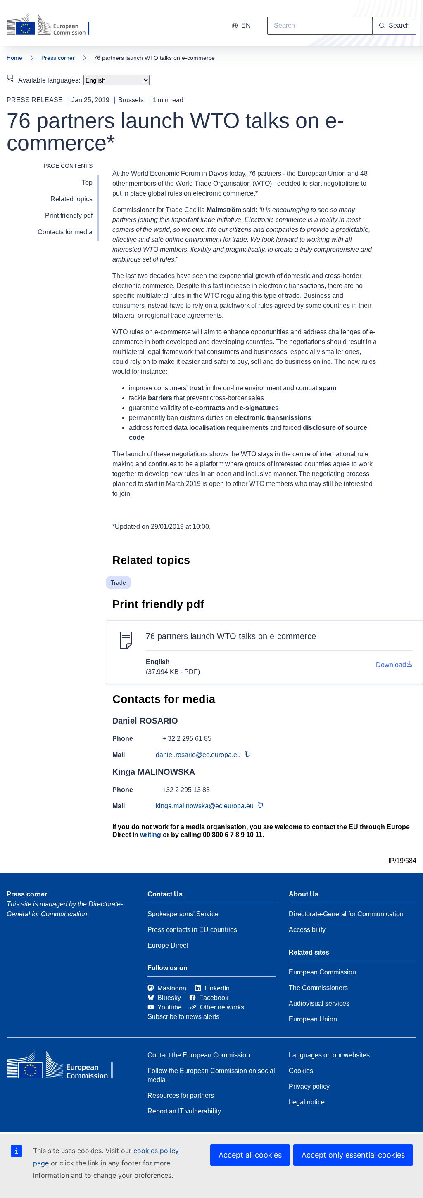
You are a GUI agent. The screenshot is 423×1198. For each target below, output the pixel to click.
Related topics (71, 199)
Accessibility (307, 929)
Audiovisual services (319, 1003)
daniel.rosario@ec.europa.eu (198, 754)
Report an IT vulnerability (184, 1111)
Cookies (301, 1070)
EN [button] (246, 25)
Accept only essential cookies (353, 1155)
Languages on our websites (329, 1055)
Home (14, 57)
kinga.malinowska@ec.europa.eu (205, 805)
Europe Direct (167, 945)
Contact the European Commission (198, 1055)
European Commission (322, 972)
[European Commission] (53, 24)
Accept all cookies (250, 1155)
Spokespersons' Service (183, 913)
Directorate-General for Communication (346, 913)
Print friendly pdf (69, 215)
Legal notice (307, 1102)
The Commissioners (318, 987)
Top (87, 182)
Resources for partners (180, 1095)
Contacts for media (65, 232)
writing (150, 834)
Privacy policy (309, 1086)
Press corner (58, 57)
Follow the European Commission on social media (211, 1075)
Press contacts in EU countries (192, 929)
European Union (313, 1019)
